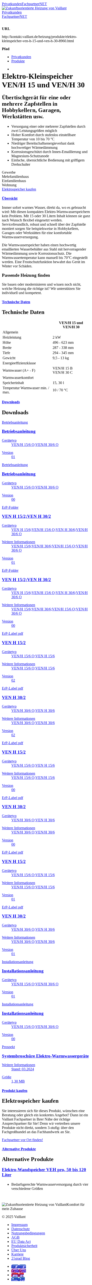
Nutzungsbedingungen (28, 1233)
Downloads (11, 402)
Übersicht (9, 198)
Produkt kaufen (14, 1091)
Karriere (17, 1254)
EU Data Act (21, 1242)
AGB (15, 1237)
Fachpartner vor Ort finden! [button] (22, 1140)
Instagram (18, 1271)
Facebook (18, 1266)
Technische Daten (16, 302)
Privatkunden (12, 4)
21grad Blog (20, 1258)
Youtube (17, 1275)
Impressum (19, 1225)
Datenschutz (20, 1229)
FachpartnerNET (34, 4)
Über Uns (18, 1250)
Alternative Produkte (19, 1149)
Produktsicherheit (24, 1246)
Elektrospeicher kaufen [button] (19, 189)
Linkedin (18, 1279)
